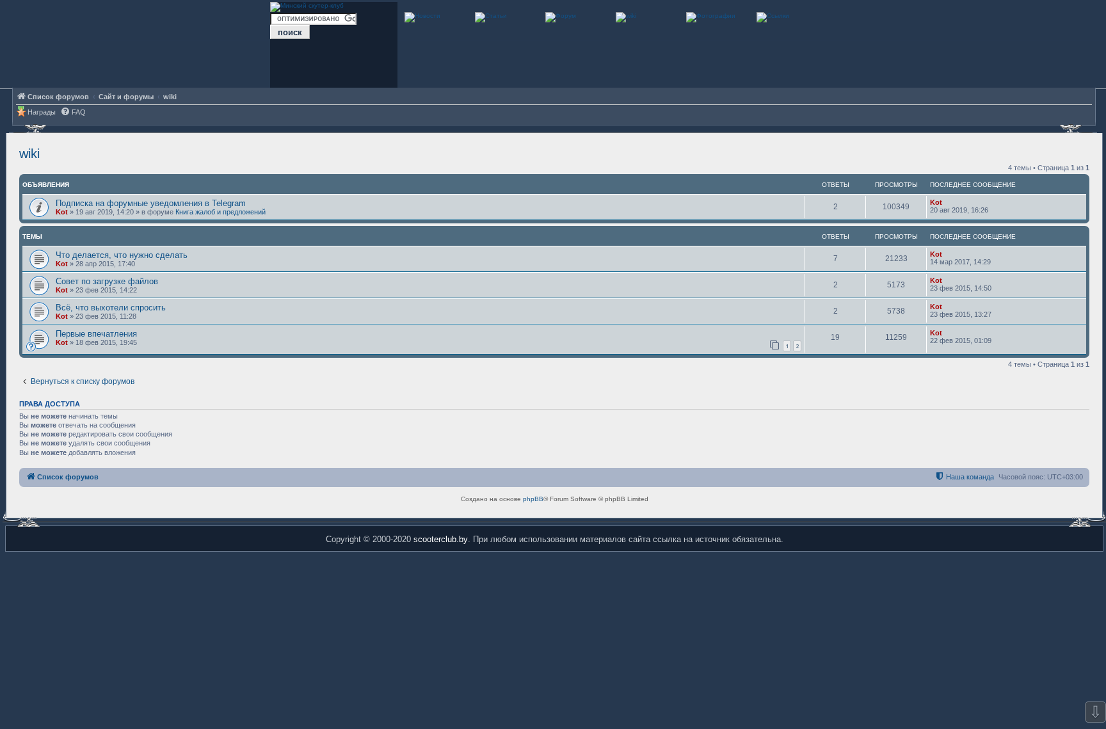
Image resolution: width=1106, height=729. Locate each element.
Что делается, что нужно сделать (122, 255)
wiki (29, 154)
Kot (62, 212)
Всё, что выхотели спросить (111, 307)
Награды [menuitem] (42, 112)
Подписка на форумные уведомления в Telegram (151, 203)
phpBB (533, 498)
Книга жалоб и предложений (220, 212)
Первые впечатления (96, 334)
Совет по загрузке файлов (107, 281)
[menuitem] (73, 112)
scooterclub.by (440, 539)
